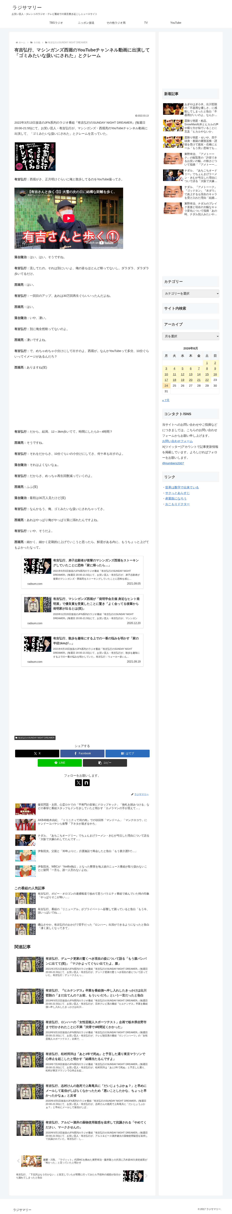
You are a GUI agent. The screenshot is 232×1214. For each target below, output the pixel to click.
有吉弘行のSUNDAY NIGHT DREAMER (36, 738)
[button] (105, 763)
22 (207, 380)
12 (182, 374)
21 (199, 380)
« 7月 (165, 400)
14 (199, 374)
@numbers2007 (173, 463)
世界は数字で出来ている (182, 487)
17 (166, 380)
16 (215, 374)
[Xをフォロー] (78, 782)
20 (190, 380)
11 (174, 374)
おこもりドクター (177, 504)
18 (174, 380)
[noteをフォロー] (86, 782)
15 (207, 374)
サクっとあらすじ (177, 493)
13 (190, 374)
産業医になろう (176, 498)
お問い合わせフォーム (177, 441)
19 (182, 380)
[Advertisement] (82, 85)
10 (166, 374)
